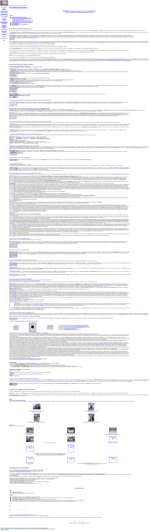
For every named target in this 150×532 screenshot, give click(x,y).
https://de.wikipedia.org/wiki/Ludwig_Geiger (80, 326)
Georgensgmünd (33, 253)
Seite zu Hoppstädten (144, 314)
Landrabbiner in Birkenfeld (102, 343)
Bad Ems (82, 271)
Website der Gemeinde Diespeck (17, 492)
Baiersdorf (26, 293)
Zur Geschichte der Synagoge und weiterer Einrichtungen (22, 22)
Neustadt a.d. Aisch (34, 53)
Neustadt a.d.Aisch (145, 41)
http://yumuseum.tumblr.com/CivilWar (34, 359)
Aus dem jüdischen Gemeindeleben (18, 19)
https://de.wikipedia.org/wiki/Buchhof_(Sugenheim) (120, 174)
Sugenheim (69, 184)
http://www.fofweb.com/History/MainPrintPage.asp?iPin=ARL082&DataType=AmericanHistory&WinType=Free (28, 358)
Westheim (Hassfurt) (28, 110)
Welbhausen (137, 313)
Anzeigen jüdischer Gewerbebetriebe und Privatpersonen (22, 21)
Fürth (106, 283)
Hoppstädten (50, 314)
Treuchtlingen (21, 43)
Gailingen (139, 147)
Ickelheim (18, 168)
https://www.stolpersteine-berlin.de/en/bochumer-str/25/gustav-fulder (116, 59)
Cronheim (31, 36)
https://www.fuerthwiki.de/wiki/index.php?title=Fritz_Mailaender (31, 381)
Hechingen (77, 287)
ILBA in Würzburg (45, 146)
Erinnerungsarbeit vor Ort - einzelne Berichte (20, 24)
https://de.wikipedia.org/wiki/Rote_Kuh (70, 328)
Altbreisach (106, 287)
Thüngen (27, 146)
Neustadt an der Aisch (35, 46)
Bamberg (52, 57)
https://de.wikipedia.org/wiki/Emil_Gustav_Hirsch (73, 327)
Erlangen (121, 313)
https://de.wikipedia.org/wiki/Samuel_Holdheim (71, 329)
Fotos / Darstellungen (16, 23)
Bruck (15, 36)
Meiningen (21, 363)
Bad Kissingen (129, 381)
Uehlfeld (110, 167)
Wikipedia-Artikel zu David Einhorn (124, 314)
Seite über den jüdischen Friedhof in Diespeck (21, 493)
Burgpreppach (41, 305)
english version (30, 28)
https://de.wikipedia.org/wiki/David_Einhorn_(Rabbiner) (79, 325)
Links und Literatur (15, 25)
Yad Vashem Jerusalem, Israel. (43, 515)
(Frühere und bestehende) (4, 19)
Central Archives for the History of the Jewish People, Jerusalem (33, 401)
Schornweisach (121, 167)
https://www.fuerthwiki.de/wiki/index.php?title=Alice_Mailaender (63, 381)
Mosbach (25, 281)
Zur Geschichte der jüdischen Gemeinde (19, 17)
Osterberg (37, 364)
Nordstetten (36, 305)
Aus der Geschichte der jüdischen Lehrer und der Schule (22, 18)
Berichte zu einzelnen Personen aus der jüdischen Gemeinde (22, 20)
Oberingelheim (43, 108)
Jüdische (4, 16)
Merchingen (126, 287)
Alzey (19, 125)
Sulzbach (27, 294)
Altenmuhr (35, 36)
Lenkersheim (127, 167)
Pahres (114, 167)
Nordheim (87, 146)
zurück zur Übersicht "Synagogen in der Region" (18, 7)
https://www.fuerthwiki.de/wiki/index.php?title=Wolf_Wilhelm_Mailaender (121, 380)
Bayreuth (127, 188)
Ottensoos (18, 36)
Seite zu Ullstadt (31, 174)
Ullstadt (47, 181)
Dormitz (22, 36)
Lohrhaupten (72, 146)
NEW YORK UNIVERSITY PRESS (24, 515)
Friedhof (58, 41)
